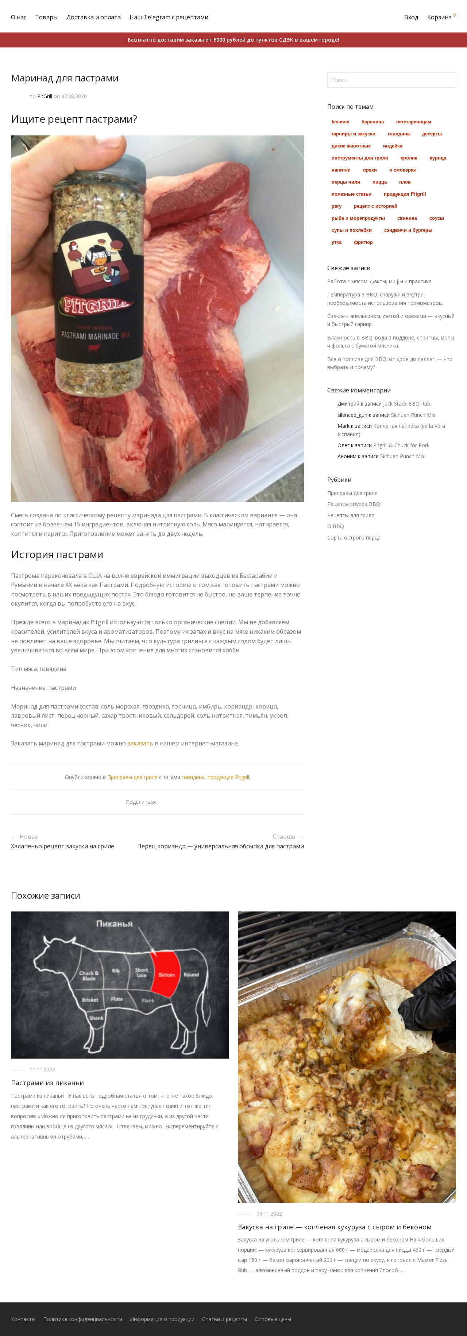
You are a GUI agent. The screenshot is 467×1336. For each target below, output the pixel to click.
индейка (392, 146)
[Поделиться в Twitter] (175, 802)
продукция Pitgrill (228, 776)
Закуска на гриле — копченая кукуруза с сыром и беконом (335, 1226)
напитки (341, 170)
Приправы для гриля (132, 776)
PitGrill (44, 96)
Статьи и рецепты (224, 1319)
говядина (193, 776)
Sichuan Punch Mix (413, 414)
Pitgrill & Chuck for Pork (401, 445)
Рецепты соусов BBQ (353, 503)
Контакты (23, 1319)
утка (336, 242)
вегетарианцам (413, 121)
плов (405, 182)
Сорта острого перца (354, 537)
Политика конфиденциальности (82, 1319)
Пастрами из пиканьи (47, 1082)
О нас (18, 17)
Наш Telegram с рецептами (169, 17)
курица (438, 158)
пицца (380, 182)
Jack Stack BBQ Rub (406, 403)
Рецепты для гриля (350, 515)
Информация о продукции (162, 1319)
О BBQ (335, 526)
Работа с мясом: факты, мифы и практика (379, 281)
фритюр (363, 242)
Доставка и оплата (93, 17)
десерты (432, 134)
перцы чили (346, 182)
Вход (411, 17)
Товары (46, 17)
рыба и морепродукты (358, 218)
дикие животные (351, 146)
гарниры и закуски (353, 134)
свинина (407, 218)
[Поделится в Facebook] (165, 802)
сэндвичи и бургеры (408, 230)
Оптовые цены (273, 1319)
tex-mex (340, 121)
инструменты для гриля (360, 158)
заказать (140, 743)
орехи (370, 170)
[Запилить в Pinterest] (186, 802)
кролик (409, 158)
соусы (436, 218)
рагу (336, 206)
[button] (449, 80)
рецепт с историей (375, 206)
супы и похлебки (352, 230)
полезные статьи (351, 194)
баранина (373, 121)
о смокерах (402, 170)
